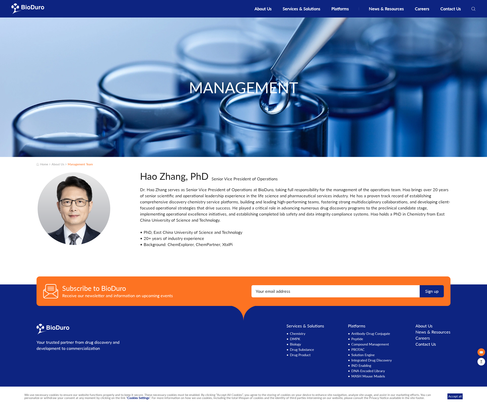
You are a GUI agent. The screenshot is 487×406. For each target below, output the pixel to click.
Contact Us (450, 8)
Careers (422, 8)
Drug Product (300, 355)
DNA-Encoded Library (368, 371)
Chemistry (297, 333)
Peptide (357, 339)
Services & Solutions (301, 8)
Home (44, 164)
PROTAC (357, 349)
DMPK (295, 339)
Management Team (80, 164)
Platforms (340, 8)
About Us (263, 8)
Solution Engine (363, 355)
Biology (295, 344)
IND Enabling (361, 365)
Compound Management (370, 344)
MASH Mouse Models (368, 376)
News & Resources (386, 8)
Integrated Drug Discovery (371, 360)
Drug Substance (302, 349)
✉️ (481, 352)
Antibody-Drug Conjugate (370, 333)
